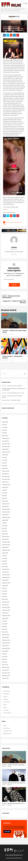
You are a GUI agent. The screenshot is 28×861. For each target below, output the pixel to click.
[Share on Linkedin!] (14, 35)
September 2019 (6, 648)
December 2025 (6, 443)
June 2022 (4, 558)
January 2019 (5, 670)
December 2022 (6, 542)
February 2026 (5, 438)
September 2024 (6, 484)
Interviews (5, 699)
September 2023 (6, 517)
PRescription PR (17, 222)
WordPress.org (7, 733)
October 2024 (5, 482)
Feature (5, 696)
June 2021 (4, 591)
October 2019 (5, 645)
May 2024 (4, 495)
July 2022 (4, 555)
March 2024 (5, 501)
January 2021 (5, 604)
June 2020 (4, 623)
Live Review (6, 702)
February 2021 (5, 602)
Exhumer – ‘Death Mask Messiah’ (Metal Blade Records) (12, 396)
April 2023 (4, 531)
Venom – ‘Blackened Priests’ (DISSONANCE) (11, 296)
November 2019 (6, 643)
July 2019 (4, 653)
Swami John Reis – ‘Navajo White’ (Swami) (11, 400)
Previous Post (6, 294)
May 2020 (4, 626)
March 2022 (5, 566)
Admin (14, 247)
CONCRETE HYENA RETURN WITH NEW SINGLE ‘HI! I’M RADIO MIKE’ (14, 389)
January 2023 (5, 539)
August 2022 (5, 553)
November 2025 (6, 446)
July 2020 (4, 621)
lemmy (12, 222)
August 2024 (5, 487)
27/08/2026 (6, 334)
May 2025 (4, 462)
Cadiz (7, 222)
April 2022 (4, 563)
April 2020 (4, 629)
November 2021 (6, 577)
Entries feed (6, 728)
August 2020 (5, 618)
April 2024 (4, 498)
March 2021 (5, 599)
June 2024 (4, 492)
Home (2, 8)
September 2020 (6, 615)
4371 (16, 249)
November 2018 (6, 675)
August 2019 (5, 651)
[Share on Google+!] (11, 35)
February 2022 (5, 569)
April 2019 (4, 662)
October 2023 (5, 514)
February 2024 (5, 503)
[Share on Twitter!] (7, 35)
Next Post (23, 299)
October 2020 (5, 613)
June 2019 (4, 656)
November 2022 (6, 544)
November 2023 (6, 512)
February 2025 (5, 471)
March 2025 (5, 468)
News (4, 704)
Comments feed (7, 731)
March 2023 (5, 533)
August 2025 (5, 454)
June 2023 (4, 525)
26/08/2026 (6, 360)
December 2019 (6, 640)
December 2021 (6, 574)
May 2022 (4, 561)
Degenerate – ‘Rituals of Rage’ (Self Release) (14, 301)
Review (5, 8)
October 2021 (5, 580)
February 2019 (5, 667)
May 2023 (4, 528)
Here (6, 209)
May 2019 (4, 659)
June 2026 (4, 427)
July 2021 (4, 588)
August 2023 (5, 520)
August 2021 (5, 585)
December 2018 (6, 673)
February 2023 (5, 536)
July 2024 (4, 490)
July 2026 (4, 424)
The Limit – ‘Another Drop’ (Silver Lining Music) (12, 385)
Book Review (6, 691)
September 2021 (6, 583)
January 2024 (5, 506)
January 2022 (5, 572)
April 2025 (4, 465)
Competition (6, 693)
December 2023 (6, 509)
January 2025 (5, 473)
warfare (4, 224)
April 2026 (4, 432)
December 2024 (6, 476)
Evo (9, 222)
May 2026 (4, 430)
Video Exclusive (7, 712)
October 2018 (5, 678)
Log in (4, 725)
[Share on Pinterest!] (17, 35)
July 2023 (4, 523)
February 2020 (5, 634)
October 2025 (5, 449)
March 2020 (5, 632)
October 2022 (5, 547)
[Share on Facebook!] (4, 35)
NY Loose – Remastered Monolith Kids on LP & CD (13, 392)
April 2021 (4, 596)
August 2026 (5, 422)
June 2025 (4, 460)
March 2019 (5, 664)
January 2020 (5, 637)
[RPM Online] (11, 4)
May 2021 (4, 593)
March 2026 (5, 435)
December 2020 (6, 607)
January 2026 (5, 441)
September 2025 (6, 452)
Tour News (6, 710)
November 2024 (6, 479)
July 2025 (4, 457)
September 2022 (6, 550)
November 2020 (6, 610)
